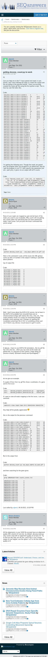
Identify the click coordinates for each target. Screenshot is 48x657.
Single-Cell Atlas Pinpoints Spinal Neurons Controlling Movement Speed (23, 624)
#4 (44, 309)
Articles (16, 563)
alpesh (15, 508)
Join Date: (12, 65)
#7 (44, 529)
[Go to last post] (27, 596)
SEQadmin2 (14, 559)
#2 (44, 212)
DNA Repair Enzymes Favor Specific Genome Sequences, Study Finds (22, 612)
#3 (44, 245)
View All (8, 570)
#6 (44, 375)
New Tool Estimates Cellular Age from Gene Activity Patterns (22, 602)
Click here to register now (34, 28)
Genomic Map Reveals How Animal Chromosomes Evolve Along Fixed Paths (24, 590)
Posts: (11, 67)
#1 (44, 72)
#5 (44, 344)
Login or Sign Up (40, 15)
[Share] (44, 66)
